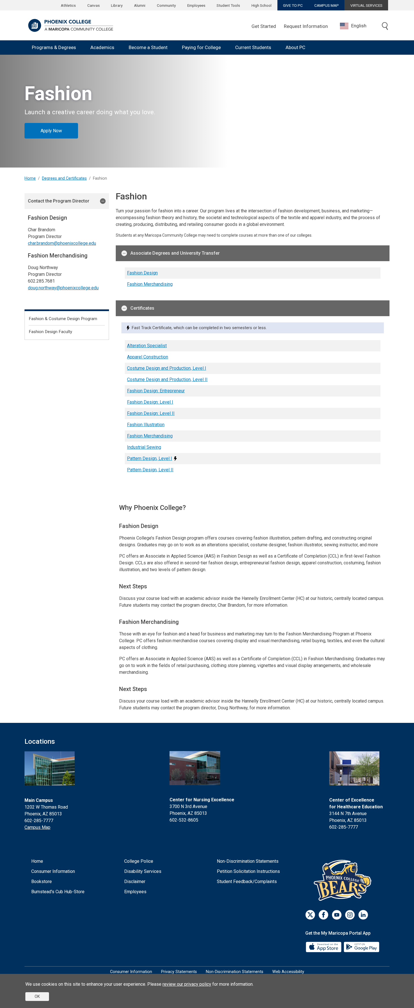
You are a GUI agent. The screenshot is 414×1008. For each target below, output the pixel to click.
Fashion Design (142, 273)
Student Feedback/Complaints (247, 881)
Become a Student (148, 47)
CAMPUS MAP (326, 5)
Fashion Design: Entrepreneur (156, 390)
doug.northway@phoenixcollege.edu (63, 287)
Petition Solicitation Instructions (248, 871)
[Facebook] (323, 915)
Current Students (253, 47)
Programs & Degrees (54, 47)
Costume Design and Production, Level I (166, 368)
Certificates (142, 308)
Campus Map (37, 827)
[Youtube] (337, 915)
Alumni (139, 5)
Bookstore (41, 881)
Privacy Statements (179, 971)
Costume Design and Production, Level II (167, 379)
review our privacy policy (187, 984)
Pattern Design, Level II (150, 469)
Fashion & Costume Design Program (63, 318)
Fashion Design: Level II (151, 413)
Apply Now (51, 130)
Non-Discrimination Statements (248, 861)
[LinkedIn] (363, 915)
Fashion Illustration (145, 424)
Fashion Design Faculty (50, 331)
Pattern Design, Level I (149, 458)
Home (30, 178)
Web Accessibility (288, 971)
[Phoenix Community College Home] (70, 25)
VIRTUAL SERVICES (366, 5)
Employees (196, 5)
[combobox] (357, 25)
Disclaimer (134, 881)
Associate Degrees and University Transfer (175, 253)
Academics (102, 47)
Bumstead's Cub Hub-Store (57, 891)
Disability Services (142, 871)
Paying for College (201, 47)
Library (117, 5)
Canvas (93, 5)
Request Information (306, 26)
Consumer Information (53, 871)
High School (261, 5)
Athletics (68, 5)
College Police (138, 861)
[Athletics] (344, 880)
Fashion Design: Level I (150, 402)
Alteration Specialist (147, 345)
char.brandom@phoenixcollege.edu (62, 243)
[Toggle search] (384, 26)
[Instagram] (350, 915)
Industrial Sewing (144, 447)
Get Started (263, 26)
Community (166, 5)
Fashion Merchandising (150, 284)
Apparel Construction (147, 357)
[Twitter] (310, 915)
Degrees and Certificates (64, 178)
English (358, 25)
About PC (295, 47)
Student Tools (228, 5)
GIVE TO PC (293, 5)
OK (37, 996)
